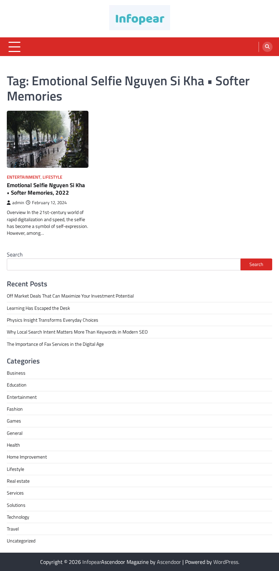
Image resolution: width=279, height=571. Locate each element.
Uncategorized (21, 540)
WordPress (225, 562)
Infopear (91, 562)
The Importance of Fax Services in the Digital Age (55, 344)
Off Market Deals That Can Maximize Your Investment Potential (70, 295)
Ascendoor (169, 562)
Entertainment (23, 177)
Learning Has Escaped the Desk (38, 308)
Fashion (15, 409)
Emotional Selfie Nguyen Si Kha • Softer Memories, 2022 (46, 188)
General (14, 433)
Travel (13, 528)
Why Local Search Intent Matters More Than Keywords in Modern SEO (77, 331)
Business (16, 373)
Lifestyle (52, 177)
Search (15, 254)
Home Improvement (27, 456)
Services (15, 492)
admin (18, 202)
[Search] (267, 47)
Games (14, 420)
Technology (18, 517)
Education (17, 384)
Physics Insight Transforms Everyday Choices (52, 320)
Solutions (16, 505)
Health (13, 445)
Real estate (18, 481)
